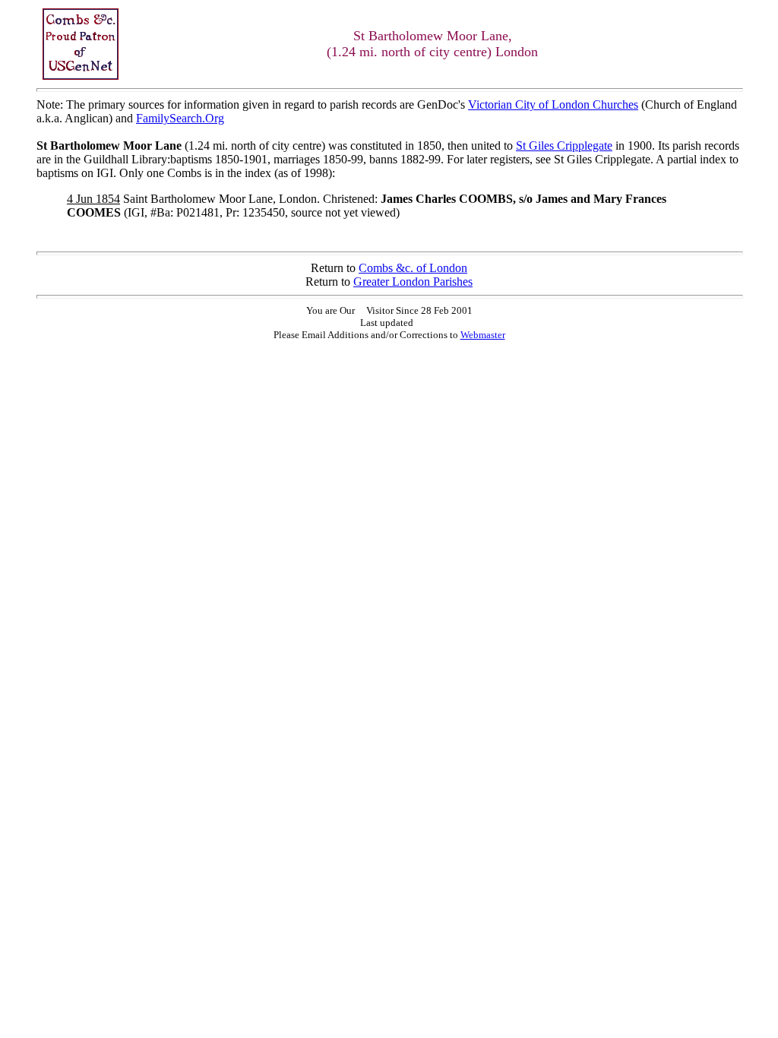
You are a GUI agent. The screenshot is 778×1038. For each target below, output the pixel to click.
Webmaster (482, 334)
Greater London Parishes (413, 281)
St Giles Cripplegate (564, 145)
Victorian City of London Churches (553, 104)
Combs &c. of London (413, 267)
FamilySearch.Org (180, 118)
